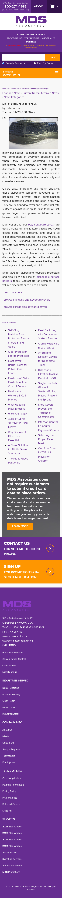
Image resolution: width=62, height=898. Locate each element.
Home (5, 88)
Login (39, 6)
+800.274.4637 (20, 627)
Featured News (11, 93)
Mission (6, 736)
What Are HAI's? (17, 414)
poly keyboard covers (41, 225)
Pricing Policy (9, 791)
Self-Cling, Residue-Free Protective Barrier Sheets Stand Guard (18, 338)
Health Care (8, 707)
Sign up (12, 566)
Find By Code (45, 63)
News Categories (14, 97)
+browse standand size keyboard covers (26, 300)
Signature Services (11, 859)
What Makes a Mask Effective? (17, 407)
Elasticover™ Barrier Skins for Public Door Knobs (17, 367)
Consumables (9, 665)
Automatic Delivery (12, 865)
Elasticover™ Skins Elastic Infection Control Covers (18, 382)
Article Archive (9, 852)
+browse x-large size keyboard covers (25, 307)
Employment (8, 762)
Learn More (20, 526)
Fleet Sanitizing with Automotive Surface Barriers (47, 334)
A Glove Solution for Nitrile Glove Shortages (18, 449)
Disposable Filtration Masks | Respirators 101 (48, 374)
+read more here (12, 292)
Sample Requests (11, 749)
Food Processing (11, 694)
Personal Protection (12, 652)
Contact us (17, 543)
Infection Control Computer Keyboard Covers (48, 426)
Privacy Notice (9, 798)
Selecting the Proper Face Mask (46, 439)
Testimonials (8, 756)
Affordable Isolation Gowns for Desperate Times (47, 359)
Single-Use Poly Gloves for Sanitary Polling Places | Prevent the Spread (47, 391)
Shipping (7, 811)
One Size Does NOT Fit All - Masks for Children (47, 455)
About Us (7, 730)
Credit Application (11, 778)
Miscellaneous (9, 672)
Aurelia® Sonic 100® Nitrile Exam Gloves (18, 423)
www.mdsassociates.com (15, 636)
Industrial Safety (10, 714)
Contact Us (8, 743)
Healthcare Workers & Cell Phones (17, 395)
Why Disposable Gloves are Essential (17, 436)
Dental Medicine (10, 688)
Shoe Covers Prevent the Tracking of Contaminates (46, 411)
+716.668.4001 (36, 627)
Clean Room (8, 701)
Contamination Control (14, 659)
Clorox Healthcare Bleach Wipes (48, 346)
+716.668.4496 (14, 632)
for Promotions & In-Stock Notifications (21, 574)
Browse (11, 74)
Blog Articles (12, 826)
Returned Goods (11, 804)
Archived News (50, 93)
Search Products (15, 63)
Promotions (11, 872)
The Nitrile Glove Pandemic (18, 461)
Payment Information (13, 785)
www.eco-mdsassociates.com (17, 641)
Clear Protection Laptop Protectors (19, 354)
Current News (15, 88)
